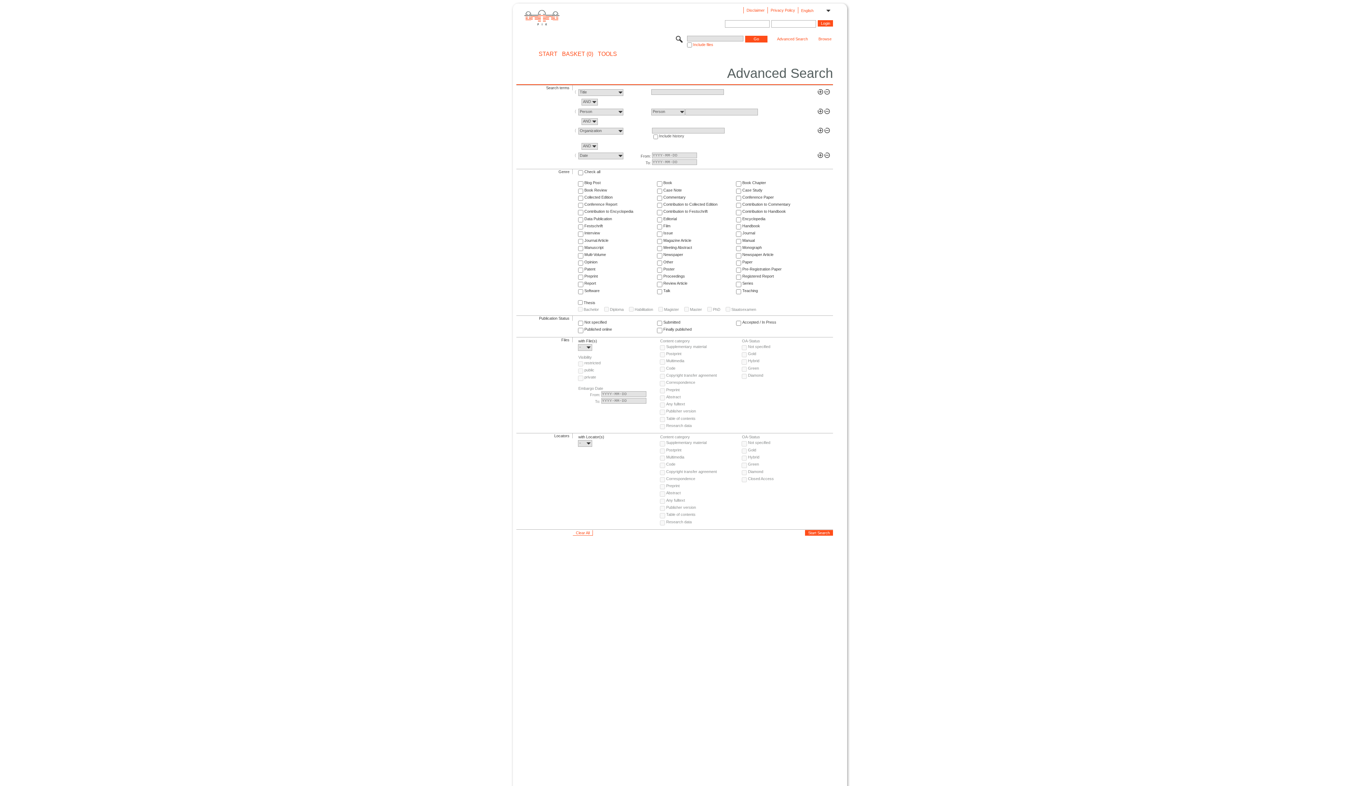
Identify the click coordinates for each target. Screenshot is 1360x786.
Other (668, 262)
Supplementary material (686, 346)
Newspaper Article (758, 254)
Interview (592, 233)
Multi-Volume (595, 254)
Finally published (677, 329)
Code (670, 368)
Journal (748, 233)
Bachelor (591, 309)
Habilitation (644, 309)
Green (753, 368)
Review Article (675, 283)
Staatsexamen (743, 309)
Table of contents (681, 418)
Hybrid (753, 361)
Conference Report (600, 204)
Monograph (752, 247)
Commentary (674, 197)
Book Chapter (754, 183)
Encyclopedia (753, 219)
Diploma (617, 309)
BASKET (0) (577, 54)
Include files (703, 44)
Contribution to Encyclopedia (608, 211)
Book (667, 183)
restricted (592, 363)
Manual (748, 240)
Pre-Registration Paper (762, 269)
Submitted (671, 322)
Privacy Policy (783, 10)
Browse (825, 39)
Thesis (589, 303)
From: (646, 156)
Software (592, 291)
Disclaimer (756, 10)
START (548, 54)
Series (747, 283)
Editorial (670, 219)
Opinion (590, 262)
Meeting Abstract (677, 247)
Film (666, 226)
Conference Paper (758, 197)
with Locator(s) (591, 437)
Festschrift (593, 226)
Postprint (673, 354)
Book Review (595, 190)
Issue (668, 233)
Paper (747, 262)
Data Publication (598, 219)
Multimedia (675, 361)
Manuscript (594, 247)
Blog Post (592, 183)
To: (648, 163)
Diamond (755, 375)
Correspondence (680, 382)
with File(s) (587, 341)
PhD (716, 309)
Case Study (752, 190)
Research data (679, 425)
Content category (675, 341)
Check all (592, 172)
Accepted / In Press (759, 322)
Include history (671, 136)
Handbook (751, 226)
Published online (598, 329)
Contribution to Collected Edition (690, 204)
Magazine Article (677, 240)
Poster (669, 269)
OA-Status (751, 341)
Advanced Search (792, 39)
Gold (752, 354)
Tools (607, 54)
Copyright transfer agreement (691, 375)
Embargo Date (590, 388)
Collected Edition (598, 197)
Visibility (585, 357)
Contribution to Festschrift (685, 211)
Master (696, 309)
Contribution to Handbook (764, 211)
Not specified (595, 322)
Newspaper (673, 254)
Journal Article (596, 240)
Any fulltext (675, 404)
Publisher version (681, 411)
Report (590, 283)
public (589, 370)
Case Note (672, 190)
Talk (666, 291)
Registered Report (758, 276)
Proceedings (674, 276)
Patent (589, 269)
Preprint (591, 276)
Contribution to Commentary (766, 204)
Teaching (750, 291)
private (590, 377)
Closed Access (761, 479)
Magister (671, 309)
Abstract (673, 397)
